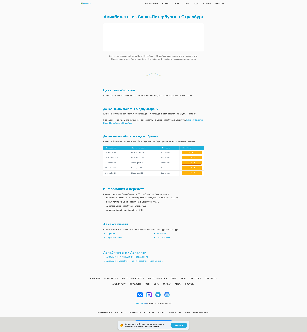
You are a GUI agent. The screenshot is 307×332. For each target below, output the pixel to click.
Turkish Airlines (163, 238)
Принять (179, 325)
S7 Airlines (161, 233)
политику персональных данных (146, 326)
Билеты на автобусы (132, 278)
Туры (186, 3)
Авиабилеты (151, 3)
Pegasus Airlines (114, 238)
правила (128, 326)
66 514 (191, 173)
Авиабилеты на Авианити (124, 252)
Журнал (207, 3)
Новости (219, 3)
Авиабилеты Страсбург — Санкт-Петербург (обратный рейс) (134, 261)
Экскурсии (195, 278)
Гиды (195, 3)
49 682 (191, 157)
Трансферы (211, 278)
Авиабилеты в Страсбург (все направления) (127, 257)
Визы (156, 284)
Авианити (95, 278)
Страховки (135, 284)
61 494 (191, 152)
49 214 (191, 168)
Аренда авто (119, 284)
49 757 (191, 162)
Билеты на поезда (157, 278)
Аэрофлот (111, 233)
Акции (165, 3)
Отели (176, 3)
